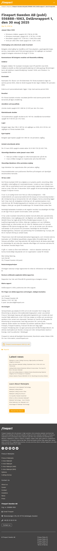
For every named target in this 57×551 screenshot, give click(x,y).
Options (4, 472)
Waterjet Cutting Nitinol (16, 389)
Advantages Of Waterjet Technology (19, 404)
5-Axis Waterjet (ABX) (8, 466)
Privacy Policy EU (42, 537)
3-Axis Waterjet (6, 461)
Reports (9, 6)
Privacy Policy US (42, 541)
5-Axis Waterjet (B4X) (8, 469)
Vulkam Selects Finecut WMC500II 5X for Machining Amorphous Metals (28, 376)
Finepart (3, 6)
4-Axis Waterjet (6, 464)
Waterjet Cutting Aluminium (17, 393)
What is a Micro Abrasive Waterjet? (19, 398)
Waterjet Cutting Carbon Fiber (17, 391)
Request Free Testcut (17, 410)
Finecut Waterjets (7, 458)
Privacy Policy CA (42, 543)
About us (4, 484)
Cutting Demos (6, 475)
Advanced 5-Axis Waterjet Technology (20, 387)
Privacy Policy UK (42, 539)
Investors (4, 493)
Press (3, 498)
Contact (4, 490)
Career (3, 487)
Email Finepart (8, 511)
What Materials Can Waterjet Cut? (19, 402)
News (3, 496)
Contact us (6, 525)
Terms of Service (43, 545)
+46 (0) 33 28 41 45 (10, 520)
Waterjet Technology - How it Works (19, 400)
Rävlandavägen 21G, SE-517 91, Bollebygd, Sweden (21, 516)
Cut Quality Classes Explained (17, 396)
